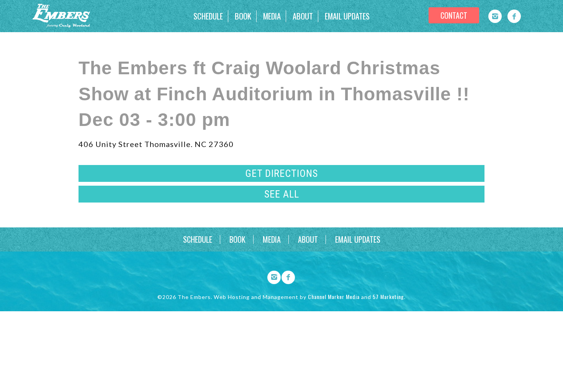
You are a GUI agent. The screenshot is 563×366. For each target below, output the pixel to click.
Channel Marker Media (334, 296)
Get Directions (281, 173)
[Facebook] (514, 16)
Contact (453, 15)
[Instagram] (495, 16)
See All (281, 194)
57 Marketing (388, 296)
